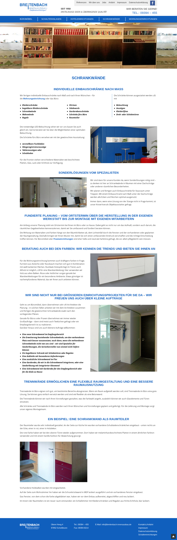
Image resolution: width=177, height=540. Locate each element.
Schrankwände (111, 19)
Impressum (122, 2)
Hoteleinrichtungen (82, 19)
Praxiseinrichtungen (63, 239)
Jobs (104, 2)
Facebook (152, 3)
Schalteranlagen (51, 19)
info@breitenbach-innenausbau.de (116, 525)
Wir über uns (94, 2)
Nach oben (173, 536)
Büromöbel (26, 19)
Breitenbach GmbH (33, 7)
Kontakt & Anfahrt (145, 525)
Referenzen (81, 2)
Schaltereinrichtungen (147, 535)
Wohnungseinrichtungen (143, 19)
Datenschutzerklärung (138, 2)
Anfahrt (112, 2)
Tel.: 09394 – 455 (144, 12)
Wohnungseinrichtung (34, 98)
